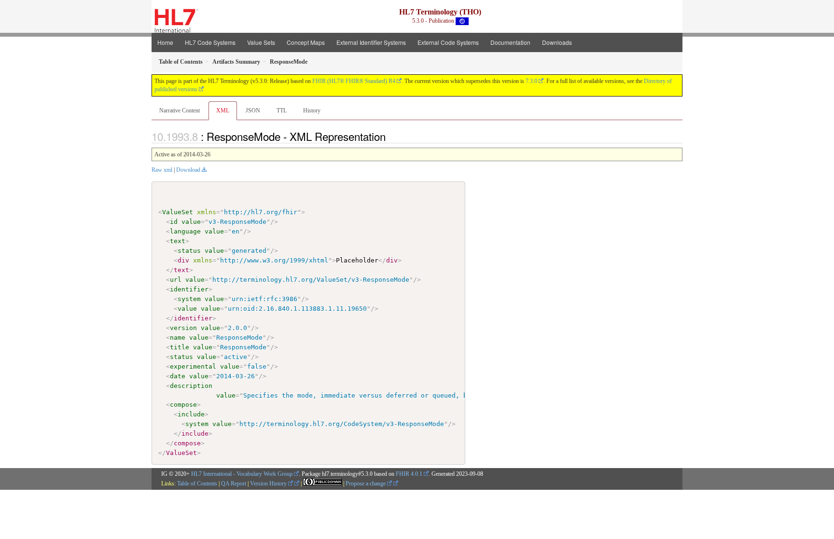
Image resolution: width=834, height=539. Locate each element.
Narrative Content (179, 110)
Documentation (510, 42)
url (175, 279)
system (189, 299)
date (177, 376)
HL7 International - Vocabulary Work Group (241, 473)
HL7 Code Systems (210, 42)
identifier (189, 289)
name (177, 337)
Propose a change (366, 483)
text (177, 241)
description (191, 385)
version (183, 328)
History (311, 110)
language (185, 231)
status (189, 250)
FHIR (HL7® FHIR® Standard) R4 (353, 81)
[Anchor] (391, 136)
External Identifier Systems (371, 42)
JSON (253, 110)
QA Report (233, 483)
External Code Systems (448, 42)
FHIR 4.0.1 (409, 473)
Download (188, 169)
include (191, 414)
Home (165, 42)
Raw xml (162, 169)
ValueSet (177, 212)
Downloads (557, 42)
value (191, 221)
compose (183, 404)
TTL (282, 110)
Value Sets (261, 42)
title (179, 347)
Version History (269, 483)
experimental (193, 366)
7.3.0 (531, 81)
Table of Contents (197, 483)
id (174, 221)
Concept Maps (306, 42)
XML (222, 110)
